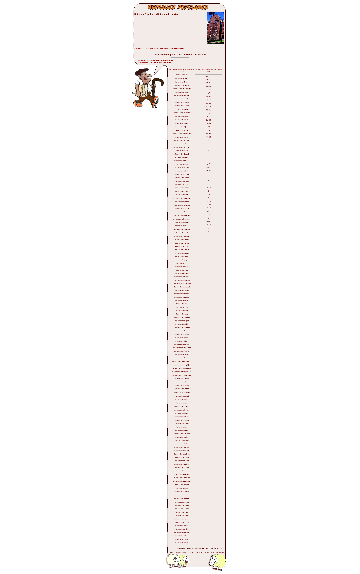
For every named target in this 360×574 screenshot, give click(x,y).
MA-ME (208, 167)
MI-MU (208, 171)
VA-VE (208, 221)
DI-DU (209, 123)
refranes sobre (182, 75)
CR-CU (208, 117)
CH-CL (208, 110)
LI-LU (208, 164)
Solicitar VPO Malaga (202, 552)
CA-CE (208, 106)
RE (209, 198)
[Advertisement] (148, 32)
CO (208, 113)
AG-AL (208, 79)
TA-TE (208, 211)
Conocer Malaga (175, 552)
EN (209, 130)
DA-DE (208, 120)
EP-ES (208, 133)
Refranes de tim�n (167, 14)
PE (209, 184)
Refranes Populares (145, 14)
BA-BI (209, 100)
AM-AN (208, 83)
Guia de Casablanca (217, 552)
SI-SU (209, 208)
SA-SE (208, 204)
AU (209, 93)
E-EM (208, 127)
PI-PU (209, 187)
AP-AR (208, 86)
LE (209, 160)
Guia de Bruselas (188, 552)
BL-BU (208, 103)
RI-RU (209, 201)
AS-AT (208, 89)
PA (209, 181)
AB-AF (208, 76)
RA (209, 194)
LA (209, 157)
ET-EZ (208, 137)
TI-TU (209, 214)
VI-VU (209, 225)
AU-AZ (208, 96)
